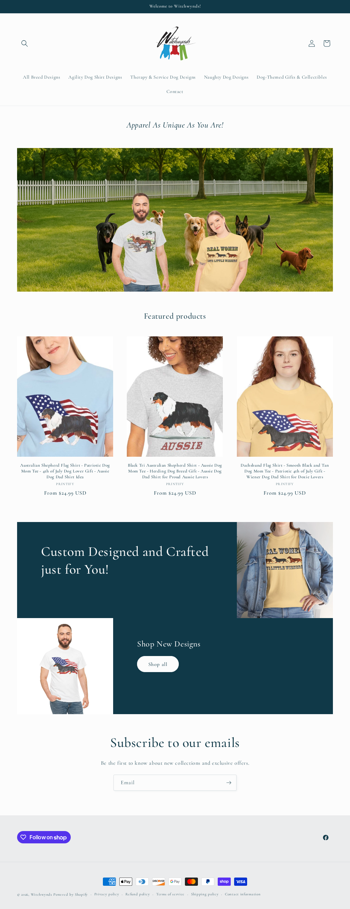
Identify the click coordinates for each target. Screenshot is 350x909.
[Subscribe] (228, 783)
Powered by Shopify (70, 894)
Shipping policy (205, 894)
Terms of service (170, 894)
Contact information (242, 894)
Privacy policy (106, 894)
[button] (24, 43)
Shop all (157, 664)
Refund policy (137, 894)
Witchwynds (41, 894)
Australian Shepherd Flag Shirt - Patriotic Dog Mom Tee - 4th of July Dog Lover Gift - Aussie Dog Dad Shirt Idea (65, 471)
